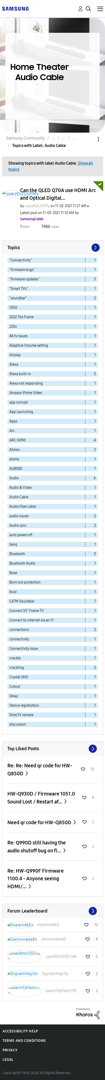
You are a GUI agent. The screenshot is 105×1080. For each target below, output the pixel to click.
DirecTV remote (21, 715)
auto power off (20, 535)
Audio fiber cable (22, 506)
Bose (13, 573)
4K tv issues (18, 336)
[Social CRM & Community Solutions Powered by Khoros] (87, 1013)
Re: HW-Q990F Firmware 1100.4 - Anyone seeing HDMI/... (35, 879)
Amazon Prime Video (25, 393)
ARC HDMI (17, 440)
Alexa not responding (26, 383)
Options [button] (90, 139)
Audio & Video (20, 487)
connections (19, 630)
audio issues (19, 516)
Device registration (24, 705)
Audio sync (18, 525)
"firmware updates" (24, 279)
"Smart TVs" (18, 289)
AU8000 (15, 469)
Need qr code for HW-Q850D (39, 822)
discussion (17, 724)
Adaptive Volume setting (28, 345)
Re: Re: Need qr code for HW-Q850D (39, 770)
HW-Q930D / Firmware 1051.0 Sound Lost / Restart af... (41, 798)
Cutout (14, 686)
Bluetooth (17, 554)
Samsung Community (25, 138)
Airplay (15, 355)
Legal (8, 1059)
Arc (12, 431)
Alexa (13, 364)
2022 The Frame (21, 317)
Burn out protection (25, 582)
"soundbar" (18, 298)
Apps (13, 421)
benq (13, 544)
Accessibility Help (20, 1031)
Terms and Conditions (24, 1041)
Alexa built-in (20, 374)
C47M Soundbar (21, 601)
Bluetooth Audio (22, 563)
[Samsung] (15, 8)
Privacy (10, 1050)
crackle (15, 658)
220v (13, 326)
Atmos (14, 450)
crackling (16, 667)
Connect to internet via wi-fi (31, 620)
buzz (13, 592)
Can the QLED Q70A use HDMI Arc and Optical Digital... (58, 194)
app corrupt (18, 402)
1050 (13, 307)
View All (52, 749)
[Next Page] (95, 248)
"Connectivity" (20, 260)
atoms (14, 459)
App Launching (21, 412)
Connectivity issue (23, 649)
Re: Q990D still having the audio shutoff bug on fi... (36, 847)
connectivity (19, 639)
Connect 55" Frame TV (26, 611)
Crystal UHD (18, 677)
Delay (13, 696)
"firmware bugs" (22, 270)
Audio (14, 478)
